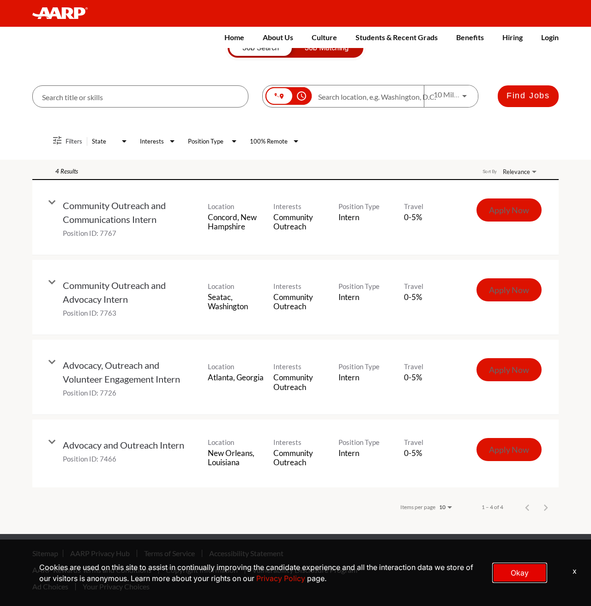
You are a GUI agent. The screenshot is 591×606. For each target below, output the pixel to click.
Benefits (470, 37)
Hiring (512, 37)
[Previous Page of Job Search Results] (527, 507)
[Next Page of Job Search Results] (546, 507)
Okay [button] (520, 572)
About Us (278, 37)
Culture (324, 37)
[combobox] (140, 97)
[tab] (260, 48)
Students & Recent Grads (397, 37)
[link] (295, 217)
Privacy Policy (280, 578)
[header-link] (64, 13)
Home (234, 37)
